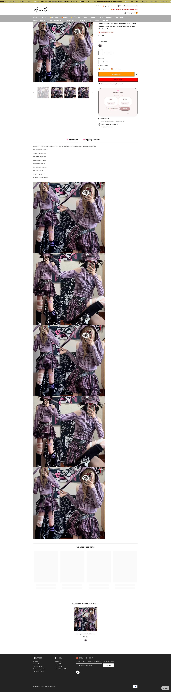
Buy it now (118, 80)
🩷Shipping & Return (91, 139)
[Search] (130, 6)
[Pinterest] (78, 672)
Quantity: (101, 58)
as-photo (85, 640)
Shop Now (125, 108)
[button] (34, 92)
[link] (46, 585)
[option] (63, 52)
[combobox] (129, 6)
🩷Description (72, 139)
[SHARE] (136, 74)
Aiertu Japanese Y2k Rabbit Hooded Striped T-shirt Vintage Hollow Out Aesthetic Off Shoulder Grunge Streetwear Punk (86, 634)
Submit (108, 665)
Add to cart (116, 74)
